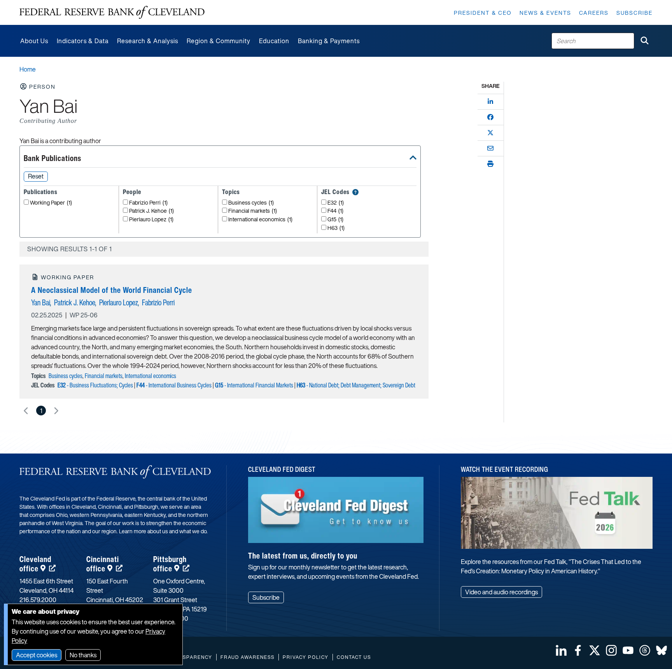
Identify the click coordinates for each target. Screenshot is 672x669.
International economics (260, 219)
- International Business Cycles (174, 385)
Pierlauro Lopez (151, 219)
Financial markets (252, 211)
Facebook (578, 650)
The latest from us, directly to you (302, 555)
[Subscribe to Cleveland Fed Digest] (336, 513)
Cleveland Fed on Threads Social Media (645, 650)
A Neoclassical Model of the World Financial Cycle (111, 290)
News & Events (545, 13)
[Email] (490, 148)
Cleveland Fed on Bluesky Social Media (661, 650)
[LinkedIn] (490, 101)
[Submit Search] (644, 41)
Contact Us (354, 657)
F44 (335, 211)
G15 (335, 219)
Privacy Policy (306, 657)
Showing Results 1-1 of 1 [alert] (69, 249)
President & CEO (483, 13)
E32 (335, 203)
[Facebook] (490, 117)
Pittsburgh (170, 563)
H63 (336, 228)
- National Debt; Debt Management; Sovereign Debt (356, 385)
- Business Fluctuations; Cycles (95, 385)
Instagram (611, 650)
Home (27, 69)
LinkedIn (561, 650)
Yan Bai (40, 302)
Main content (37, 4)
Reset (36, 176)
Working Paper (51, 203)
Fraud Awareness (247, 657)
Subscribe (634, 13)
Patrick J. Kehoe (151, 211)
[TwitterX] (490, 132)
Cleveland (35, 563)
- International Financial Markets (254, 385)
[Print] (490, 163)
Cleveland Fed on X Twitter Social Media (594, 650)
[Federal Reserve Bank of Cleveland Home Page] (112, 12)
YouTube (628, 650)
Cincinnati (102, 563)
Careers (594, 13)
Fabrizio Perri (148, 203)
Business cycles (251, 203)
